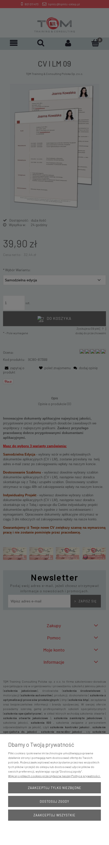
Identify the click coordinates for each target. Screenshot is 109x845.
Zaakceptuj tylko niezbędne (54, 788)
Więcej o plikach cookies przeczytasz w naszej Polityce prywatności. (54, 776)
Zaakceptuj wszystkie (54, 815)
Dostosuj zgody (54, 801)
